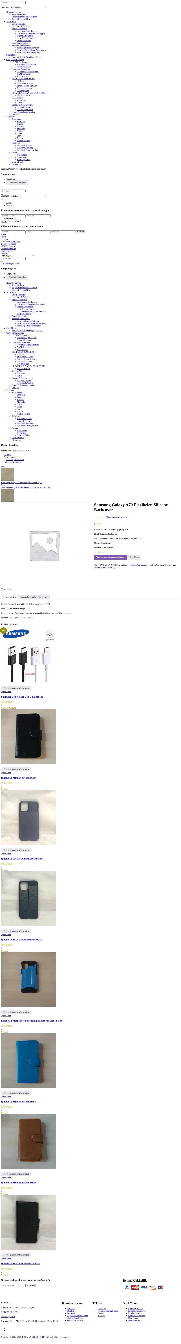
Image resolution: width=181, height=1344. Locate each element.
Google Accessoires (20, 43)
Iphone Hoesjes (28, 38)
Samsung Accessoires (21, 45)
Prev (3, 466)
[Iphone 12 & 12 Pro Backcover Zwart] (28, 925)
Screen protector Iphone (27, 31)
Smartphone (17, 119)
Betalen (70, 1311)
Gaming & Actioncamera (22, 105)
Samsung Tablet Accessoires (29, 52)
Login (8, 203)
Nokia (19, 131)
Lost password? (14, 221)
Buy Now (134, 557)
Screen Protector (18, 24)
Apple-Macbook (24, 67)
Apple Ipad (21, 157)
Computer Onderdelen (21, 69)
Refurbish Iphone (24, 145)
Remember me (10, 218)
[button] (1, 188)
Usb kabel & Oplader (21, 26)
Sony (19, 136)
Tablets (15, 152)
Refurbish (16, 143)
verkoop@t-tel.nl (8, 1316)
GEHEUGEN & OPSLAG (23, 79)
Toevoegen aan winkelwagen (110, 557)
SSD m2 (20, 81)
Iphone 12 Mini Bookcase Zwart (18, 777)
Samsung (21, 121)
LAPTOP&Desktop (20, 62)
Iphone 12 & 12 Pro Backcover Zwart (21, 939)
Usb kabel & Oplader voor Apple (31, 33)
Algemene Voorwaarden (77, 1316)
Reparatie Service (13, 12)
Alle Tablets (22, 155)
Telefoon (10, 117)
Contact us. (16, 241)
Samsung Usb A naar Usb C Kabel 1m (22, 696)
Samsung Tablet (23, 159)
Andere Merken (23, 140)
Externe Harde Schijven (27, 86)
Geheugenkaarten (24, 88)
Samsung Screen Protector (28, 48)
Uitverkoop (16, 164)
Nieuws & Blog (135, 1320)
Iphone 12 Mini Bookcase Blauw (18, 1101)
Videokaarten (22, 76)
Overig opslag (23, 90)
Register (9, 205)
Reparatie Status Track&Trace (24, 17)
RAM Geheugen (24, 74)
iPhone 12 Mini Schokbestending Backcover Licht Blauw (32, 1020)
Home (9, 455)
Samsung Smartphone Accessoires (31, 50)
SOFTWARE (17, 98)
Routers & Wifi (23, 95)
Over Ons (102, 1308)
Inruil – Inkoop (134, 1313)
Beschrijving (10, 597)
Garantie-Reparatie (75, 1320)
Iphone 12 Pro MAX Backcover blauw (22, 858)
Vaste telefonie (18, 162)
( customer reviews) (114, 517)
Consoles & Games (25, 109)
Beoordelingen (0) (28, 597)
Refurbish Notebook (136, 1316)
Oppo (19, 133)
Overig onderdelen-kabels (28, 71)
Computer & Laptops (15, 59)
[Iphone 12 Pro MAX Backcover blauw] (28, 844)
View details (6, 589)
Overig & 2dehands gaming (23, 112)
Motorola (21, 129)
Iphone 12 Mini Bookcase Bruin (18, 1182)
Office (19, 102)
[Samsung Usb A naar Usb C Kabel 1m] (28, 682)
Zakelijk (101, 1316)
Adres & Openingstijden (108, 1311)
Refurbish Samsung (25, 148)
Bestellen (71, 1308)
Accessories (11, 21)
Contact (101, 1313)
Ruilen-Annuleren (74, 1318)
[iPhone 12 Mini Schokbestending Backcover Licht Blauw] (28, 1006)
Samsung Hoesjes (13, 462)
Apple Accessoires (19, 29)
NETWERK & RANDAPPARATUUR (28, 93)
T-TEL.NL (45, 1337)
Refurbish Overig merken (27, 150)
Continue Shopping (17, 182)
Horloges (15, 114)
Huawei (20, 126)
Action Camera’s (24, 107)
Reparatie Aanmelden (21, 19)
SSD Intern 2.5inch (25, 83)
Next (3, 485)
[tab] (10, 597)
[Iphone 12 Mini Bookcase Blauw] (28, 1087)
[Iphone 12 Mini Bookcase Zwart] (28, 763)
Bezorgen (71, 1313)
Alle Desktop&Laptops (26, 64)
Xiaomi (20, 138)
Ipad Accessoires (24, 40)
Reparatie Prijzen (19, 14)
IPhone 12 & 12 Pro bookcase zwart (20, 1263)
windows (21, 100)
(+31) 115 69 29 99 (9, 1312)
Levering (43, 597)
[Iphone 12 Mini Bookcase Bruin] (28, 1168)
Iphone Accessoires (25, 36)
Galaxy (97, 567)
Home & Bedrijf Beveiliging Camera (27, 57)
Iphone (20, 124)
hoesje (103, 567)
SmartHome (11, 55)
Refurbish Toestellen (136, 1311)
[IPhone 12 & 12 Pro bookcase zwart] (28, 1249)
